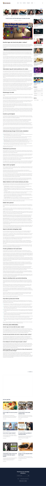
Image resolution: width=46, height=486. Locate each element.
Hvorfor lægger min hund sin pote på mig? (10, 413)
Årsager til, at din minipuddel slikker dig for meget (25, 454)
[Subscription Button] (28, 476)
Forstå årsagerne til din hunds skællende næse (24, 413)
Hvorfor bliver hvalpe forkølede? (9, 433)
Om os (18, 478)
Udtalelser (38, 95)
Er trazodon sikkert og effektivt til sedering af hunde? (24, 434)
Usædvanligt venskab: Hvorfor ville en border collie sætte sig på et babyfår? (10, 455)
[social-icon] (20, 481)
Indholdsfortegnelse (8, 49)
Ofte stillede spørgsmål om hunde (38, 91)
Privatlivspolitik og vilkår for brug (24, 478)
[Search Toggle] (42, 3)
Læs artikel (4, 438)
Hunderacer (15, 20)
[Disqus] (18, 386)
